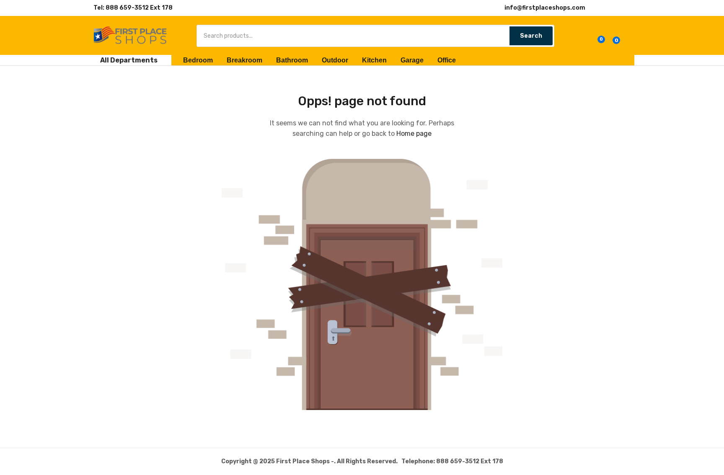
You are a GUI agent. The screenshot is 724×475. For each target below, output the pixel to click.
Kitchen (374, 60)
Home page (414, 134)
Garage (412, 60)
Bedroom (198, 60)
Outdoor (335, 60)
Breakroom (244, 60)
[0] (595, 37)
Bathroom (292, 60)
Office (446, 60)
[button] (614, 37)
